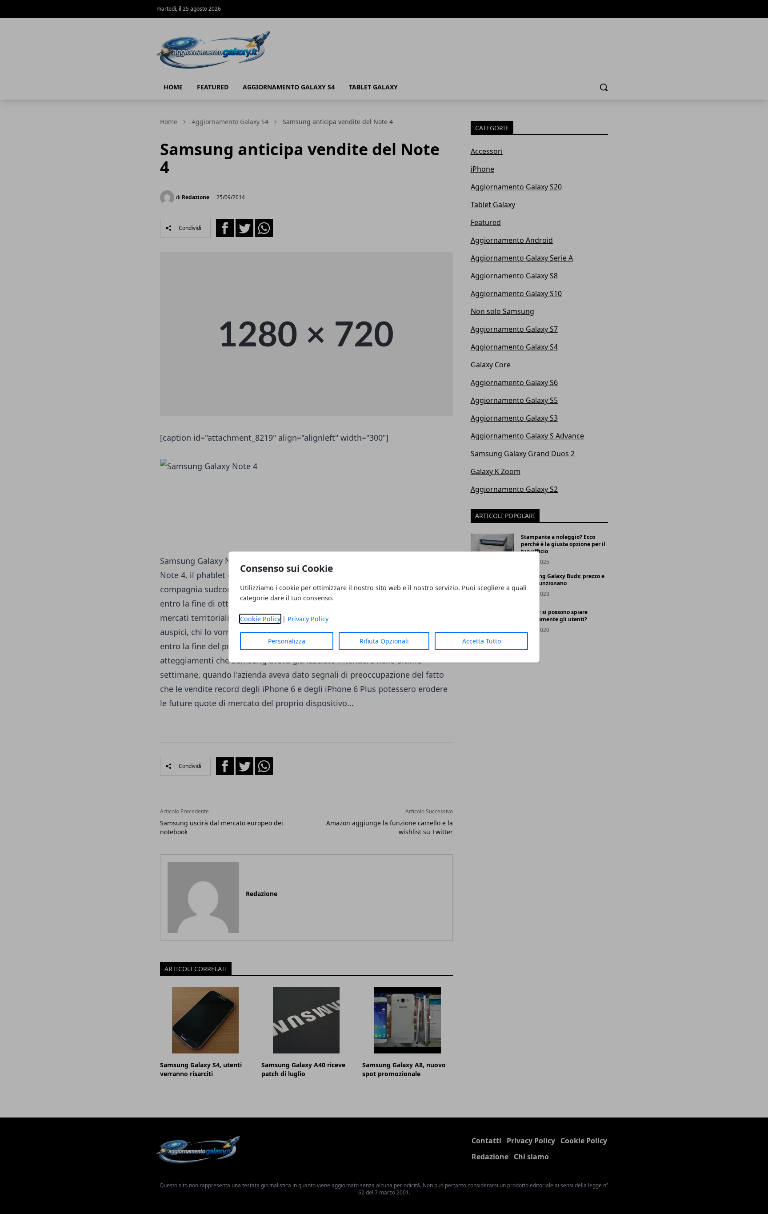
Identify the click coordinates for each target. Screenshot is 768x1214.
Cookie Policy (260, 619)
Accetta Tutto (481, 641)
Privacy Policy (308, 619)
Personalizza (286, 641)
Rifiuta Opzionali (384, 641)
